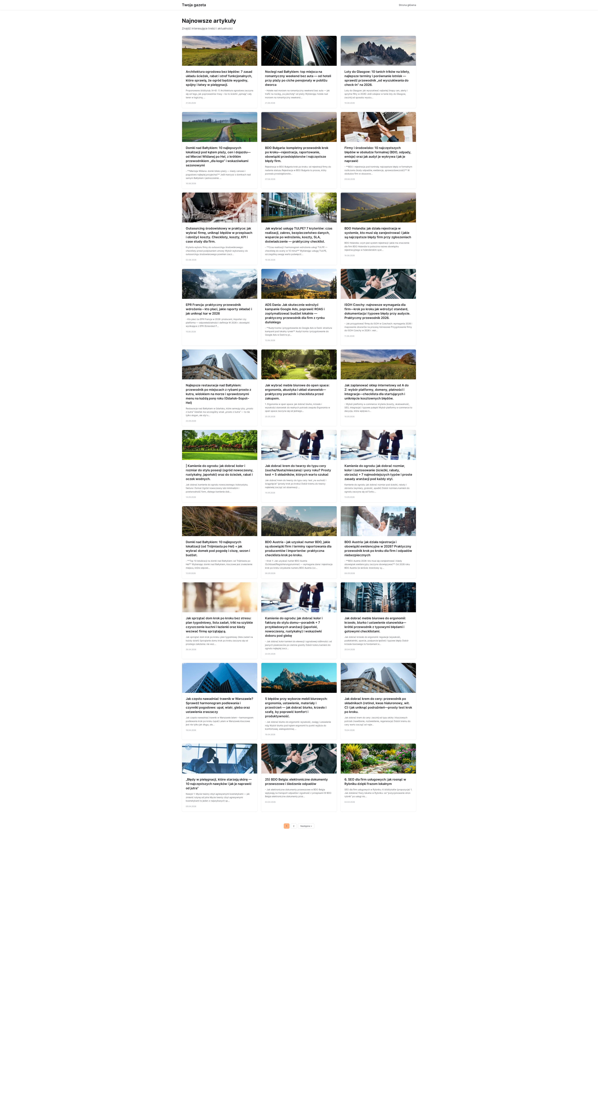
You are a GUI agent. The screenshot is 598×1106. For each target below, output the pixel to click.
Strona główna (407, 5)
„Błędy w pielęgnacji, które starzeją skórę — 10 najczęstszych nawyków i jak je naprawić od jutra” (219, 784)
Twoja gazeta (194, 5)
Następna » (306, 826)
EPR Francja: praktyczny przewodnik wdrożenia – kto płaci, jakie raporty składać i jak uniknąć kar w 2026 (219, 309)
